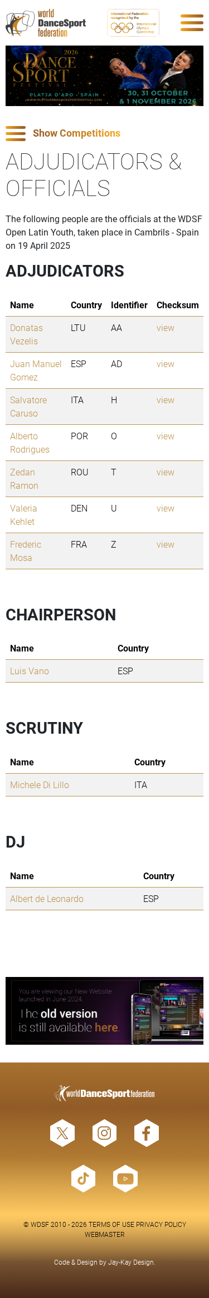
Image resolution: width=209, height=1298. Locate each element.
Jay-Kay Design (131, 1261)
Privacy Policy (161, 1224)
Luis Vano (29, 670)
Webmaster (105, 1234)
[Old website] (104, 1011)
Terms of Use (111, 1224)
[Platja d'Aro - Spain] (104, 76)
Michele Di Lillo (39, 784)
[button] (104, 133)
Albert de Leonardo (47, 898)
